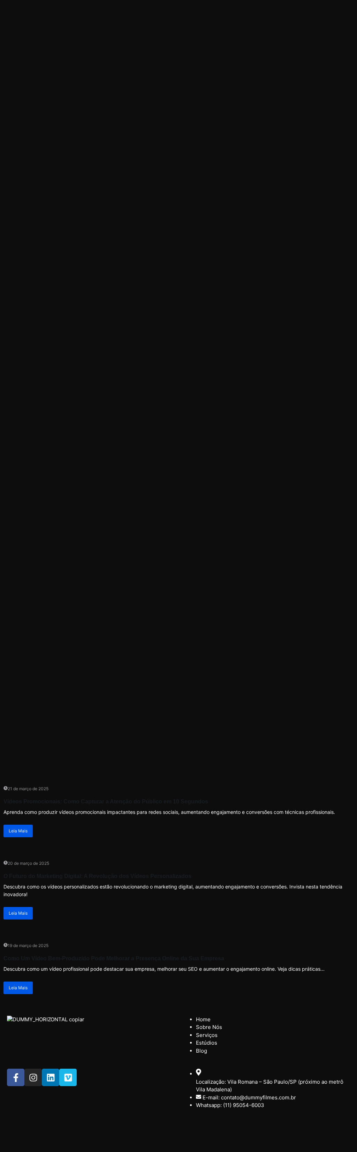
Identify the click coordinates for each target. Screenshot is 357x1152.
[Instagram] (33, 1077)
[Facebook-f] (15, 1077)
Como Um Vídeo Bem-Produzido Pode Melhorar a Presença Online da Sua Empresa (113, 958)
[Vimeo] (68, 1077)
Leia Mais (18, 830)
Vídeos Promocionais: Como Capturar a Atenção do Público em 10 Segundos (105, 801)
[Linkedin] (50, 1077)
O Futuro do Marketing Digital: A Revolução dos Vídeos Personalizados (97, 876)
